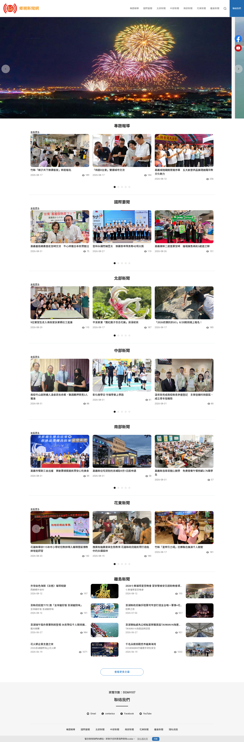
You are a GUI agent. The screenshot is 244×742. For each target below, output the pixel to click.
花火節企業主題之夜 (41, 644)
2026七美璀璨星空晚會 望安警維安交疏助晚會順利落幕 (153, 586)
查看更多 (35, 132)
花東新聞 (201, 8)
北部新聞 (161, 8)
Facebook (129, 713)
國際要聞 (147, 8)
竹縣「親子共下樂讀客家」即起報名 (50, 170)
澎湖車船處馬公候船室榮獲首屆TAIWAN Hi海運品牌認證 (153, 625)
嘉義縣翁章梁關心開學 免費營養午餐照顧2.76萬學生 (184, 472)
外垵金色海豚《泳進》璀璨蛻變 (48, 585)
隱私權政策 (142, 739)
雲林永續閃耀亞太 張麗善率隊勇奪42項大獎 (118, 246)
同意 (156, 739)
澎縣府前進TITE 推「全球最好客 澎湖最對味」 (56, 605)
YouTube (147, 713)
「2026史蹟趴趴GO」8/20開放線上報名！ (178, 322)
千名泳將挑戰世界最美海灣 (141, 644)
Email (93, 713)
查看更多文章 (122, 671)
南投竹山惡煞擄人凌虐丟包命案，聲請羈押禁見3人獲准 (59, 396)
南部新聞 (187, 8)
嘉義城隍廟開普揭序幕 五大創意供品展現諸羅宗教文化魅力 (184, 172)
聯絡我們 (237, 8)
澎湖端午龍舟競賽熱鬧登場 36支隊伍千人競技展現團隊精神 (58, 625)
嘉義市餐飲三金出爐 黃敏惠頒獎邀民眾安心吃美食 (59, 470)
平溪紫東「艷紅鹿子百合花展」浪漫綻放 (115, 322)
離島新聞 (214, 8)
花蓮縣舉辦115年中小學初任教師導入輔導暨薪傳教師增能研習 (59, 549)
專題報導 (134, 8)
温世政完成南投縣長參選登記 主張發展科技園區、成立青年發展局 (184, 396)
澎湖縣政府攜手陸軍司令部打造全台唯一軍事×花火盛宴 (153, 605)
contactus (110, 713)
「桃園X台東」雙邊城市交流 (109, 170)
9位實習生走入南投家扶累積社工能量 (51, 322)
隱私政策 (173, 729)
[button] (120, 115)
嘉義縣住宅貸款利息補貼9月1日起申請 (114, 470)
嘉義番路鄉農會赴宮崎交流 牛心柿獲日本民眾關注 (59, 246)
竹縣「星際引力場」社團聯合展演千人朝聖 (179, 547)
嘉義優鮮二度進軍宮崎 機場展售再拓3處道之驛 (182, 246)
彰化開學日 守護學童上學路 (108, 394)
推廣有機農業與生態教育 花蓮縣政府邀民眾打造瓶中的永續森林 (121, 549)
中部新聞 (174, 8)
